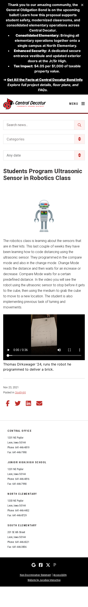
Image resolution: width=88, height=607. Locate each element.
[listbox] (44, 155)
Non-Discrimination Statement (35, 575)
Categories (15, 139)
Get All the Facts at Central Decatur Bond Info (45, 80)
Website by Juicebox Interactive (44, 580)
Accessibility (60, 575)
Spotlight (20, 392)
